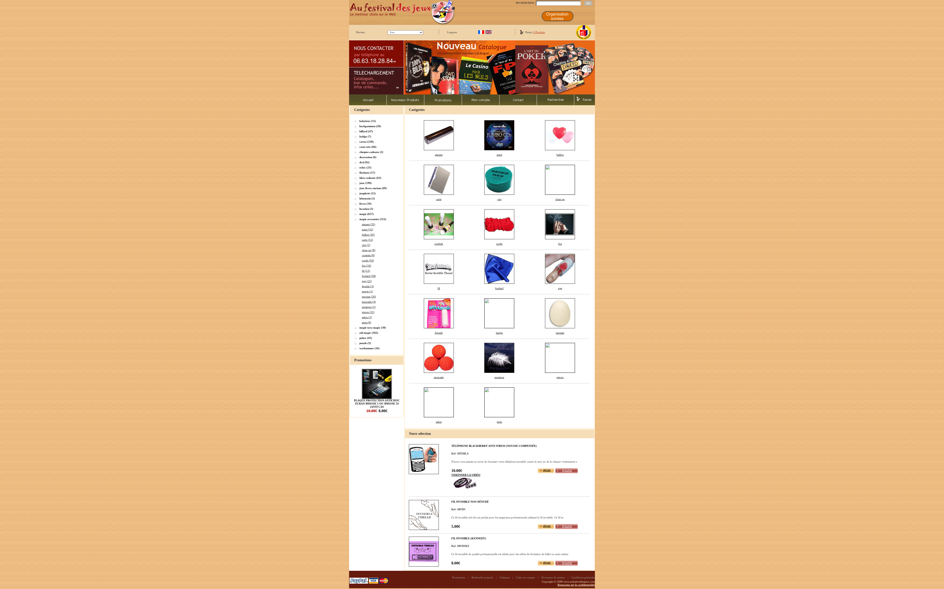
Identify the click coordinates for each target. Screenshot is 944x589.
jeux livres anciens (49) (373, 188)
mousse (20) (369, 296)
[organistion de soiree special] (557, 20)
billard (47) (366, 131)
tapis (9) (366, 322)
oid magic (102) (368, 332)
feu (560, 243)
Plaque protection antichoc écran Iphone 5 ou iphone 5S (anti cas (377, 403)
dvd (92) (364, 162)
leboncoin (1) (367, 198)
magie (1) (367, 291)
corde (499, 243)
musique (499, 377)
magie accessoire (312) (372, 219)
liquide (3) (368, 286)
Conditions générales (583, 577)
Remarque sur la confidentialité (576, 584)
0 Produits (539, 32)
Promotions (458, 577)
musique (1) (369, 306)
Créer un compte (525, 577)
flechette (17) (367, 172)
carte (439, 199)
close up (560, 199)
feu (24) (366, 265)
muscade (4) (369, 301)
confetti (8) (368, 255)
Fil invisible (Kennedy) (468, 538)
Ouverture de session (553, 577)
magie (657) (366, 213)
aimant (438, 154)
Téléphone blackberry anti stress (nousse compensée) (494, 445)
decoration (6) (367, 157)
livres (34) (365, 203)
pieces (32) (368, 312)
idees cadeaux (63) (370, 177)
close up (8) (368, 250)
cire (499, 199)
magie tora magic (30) (372, 327)
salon (439, 421)
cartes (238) (366, 141)
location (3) (366, 208)
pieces (560, 377)
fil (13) (366, 270)
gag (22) (367, 281)
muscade (439, 377)
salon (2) (367, 317)
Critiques (505, 577)
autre (499, 154)
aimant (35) (368, 224)
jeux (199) (365, 182)
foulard (499, 288)
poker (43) (365, 337)
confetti (438, 243)
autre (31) (367, 229)
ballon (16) (368, 234)
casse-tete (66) (367, 146)
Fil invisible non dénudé (470, 501)
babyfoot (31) (367, 121)
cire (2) (366, 244)
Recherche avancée (482, 577)
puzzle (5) (365, 343)
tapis (499, 421)
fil (439, 288)
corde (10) (368, 260)
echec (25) (365, 167)
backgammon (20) (370, 126)
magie (499, 332)
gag (560, 288)
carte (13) (367, 239)
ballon (560, 154)
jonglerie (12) (367, 193)
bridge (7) (365, 136)
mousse (560, 332)
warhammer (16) (369, 348)
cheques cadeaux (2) (371, 152)
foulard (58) (369, 275)
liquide (439, 332)
